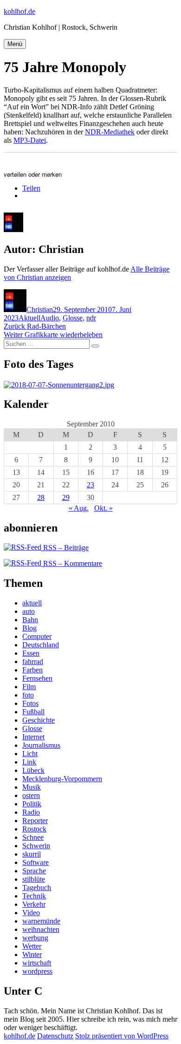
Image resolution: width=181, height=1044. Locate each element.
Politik (31, 804)
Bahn (30, 620)
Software (35, 862)
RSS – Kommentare (71, 563)
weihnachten (40, 929)
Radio (31, 812)
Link (29, 762)
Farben (32, 670)
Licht (30, 754)
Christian (39, 309)
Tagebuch (36, 887)
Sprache (34, 871)
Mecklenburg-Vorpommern (62, 779)
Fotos (30, 703)
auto (28, 611)
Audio (49, 318)
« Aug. (79, 508)
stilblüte (33, 879)
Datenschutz (55, 1036)
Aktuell (29, 318)
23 (90, 485)
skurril (31, 854)
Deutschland (40, 645)
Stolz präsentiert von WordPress (121, 1036)
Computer (37, 636)
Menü (14, 43)
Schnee (33, 837)
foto (28, 695)
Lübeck (33, 770)
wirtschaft (36, 963)
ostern (31, 795)
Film (29, 687)
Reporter (35, 821)
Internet (33, 737)
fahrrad (32, 661)
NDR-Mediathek (110, 132)
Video (31, 913)
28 (41, 497)
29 (66, 497)
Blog (29, 628)
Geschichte (38, 720)
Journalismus (41, 745)
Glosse (73, 318)
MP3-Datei (29, 140)
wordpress (37, 971)
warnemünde (41, 921)
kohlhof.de (19, 11)
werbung (35, 938)
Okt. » (103, 508)
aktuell (32, 603)
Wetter (31, 946)
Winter (32, 954)
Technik (34, 896)
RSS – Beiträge (65, 548)
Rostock (34, 829)
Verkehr (33, 904)
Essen (30, 653)
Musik (31, 787)
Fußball (33, 712)
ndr (91, 318)
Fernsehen (37, 678)
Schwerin (36, 846)
